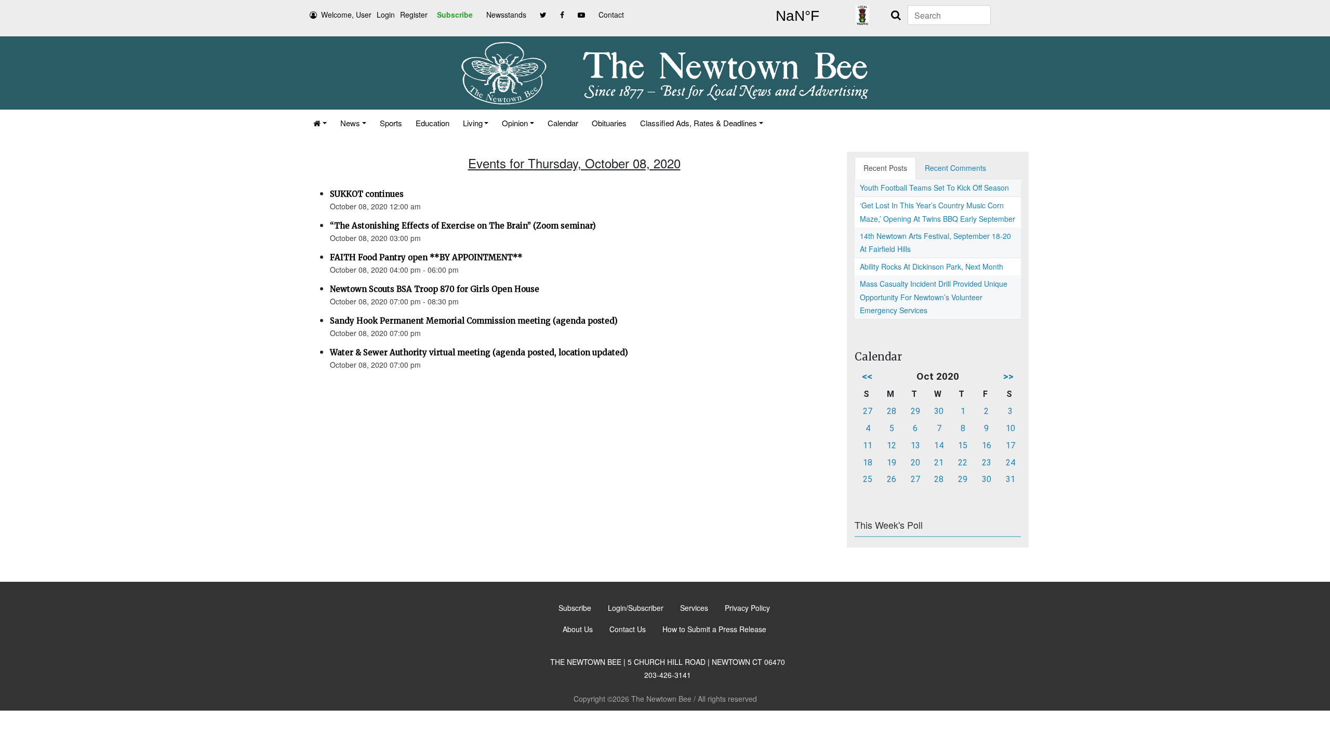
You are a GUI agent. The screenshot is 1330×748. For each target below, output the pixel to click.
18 (867, 463)
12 (891, 445)
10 (1010, 428)
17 (1010, 445)
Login (386, 14)
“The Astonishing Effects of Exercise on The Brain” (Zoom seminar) (463, 226)
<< (867, 376)
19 (891, 463)
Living (473, 122)
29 (915, 411)
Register (414, 14)
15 (962, 445)
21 (938, 463)
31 (1010, 479)
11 (867, 445)
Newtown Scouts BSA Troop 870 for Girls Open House (434, 289)
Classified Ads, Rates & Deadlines (698, 122)
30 (938, 411)
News (350, 122)
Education (432, 122)
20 (915, 463)
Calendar (563, 122)
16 (986, 445)
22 (962, 463)
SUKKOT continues (367, 194)
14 (938, 445)
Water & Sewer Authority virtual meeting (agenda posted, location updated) (479, 352)
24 (1010, 463)
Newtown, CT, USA (797, 16)
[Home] (320, 123)
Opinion (515, 122)
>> (1008, 376)
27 (867, 411)
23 (986, 463)
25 (867, 479)
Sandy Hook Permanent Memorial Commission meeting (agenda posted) (474, 321)
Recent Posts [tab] (885, 168)
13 (915, 445)
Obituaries (609, 122)
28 (891, 411)
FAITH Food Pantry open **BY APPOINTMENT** (426, 257)
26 (891, 479)
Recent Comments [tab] (955, 168)
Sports (391, 122)
